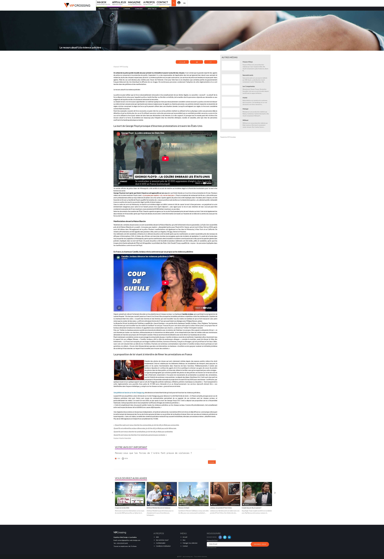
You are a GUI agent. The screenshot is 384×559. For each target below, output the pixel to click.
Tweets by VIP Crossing (228, 137)
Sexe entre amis (248, 75)
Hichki (245, 98)
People (101, 9)
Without (245, 120)
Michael (245, 109)
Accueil (185, 537)
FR (184, 3)
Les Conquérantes (249, 86)
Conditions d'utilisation (163, 546)
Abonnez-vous (260, 544)
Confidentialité (160, 543)
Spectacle (152, 9)
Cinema (127, 9)
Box (184, 540)
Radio (164, 9)
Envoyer (211, 462)
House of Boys (248, 62)
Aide (157, 537)
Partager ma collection (190, 543)
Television (114, 9)
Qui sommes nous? (162, 540)
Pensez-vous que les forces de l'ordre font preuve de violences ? (153, 453)
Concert (139, 9)
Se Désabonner (211, 547)
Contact (185, 546)
